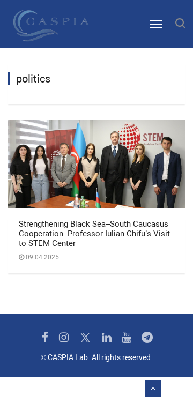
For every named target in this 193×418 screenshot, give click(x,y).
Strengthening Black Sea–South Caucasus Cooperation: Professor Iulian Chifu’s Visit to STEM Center (94, 233)
